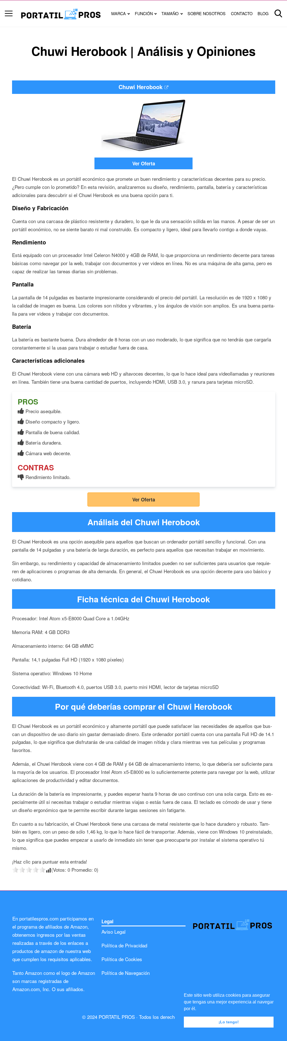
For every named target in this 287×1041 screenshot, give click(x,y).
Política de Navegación (125, 972)
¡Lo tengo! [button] (229, 1022)
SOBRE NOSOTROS (207, 13)
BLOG (263, 13)
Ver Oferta (143, 163)
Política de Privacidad (124, 945)
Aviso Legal (113, 931)
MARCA (118, 13)
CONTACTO (242, 13)
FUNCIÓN (144, 13)
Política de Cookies (121, 959)
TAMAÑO (170, 13)
